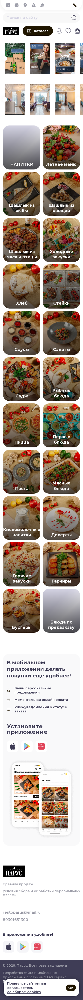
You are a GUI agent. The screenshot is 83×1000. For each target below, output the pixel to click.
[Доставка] (26, 5)
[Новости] (9, 5)
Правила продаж (18, 884)
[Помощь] (35, 5)
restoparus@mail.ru (22, 912)
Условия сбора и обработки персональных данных (41, 892)
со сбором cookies (24, 992)
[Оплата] (17, 5)
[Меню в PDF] (43, 5)
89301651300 (15, 920)
